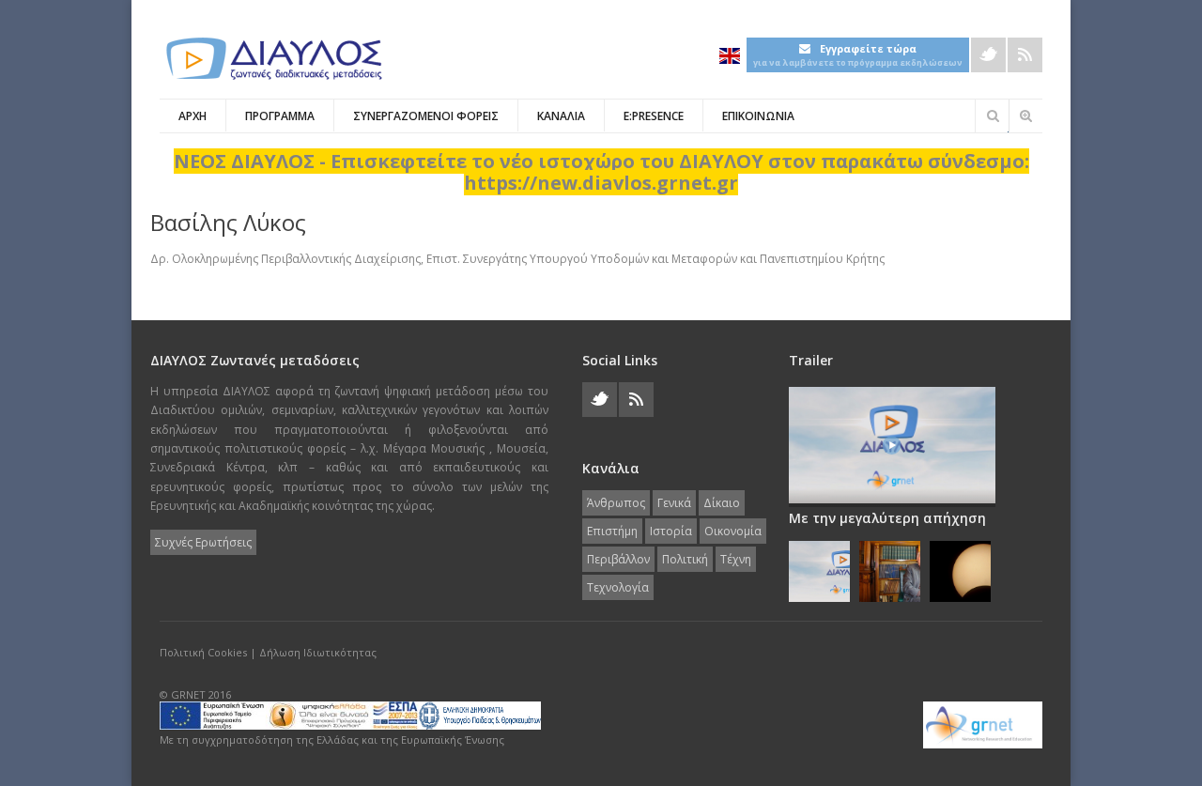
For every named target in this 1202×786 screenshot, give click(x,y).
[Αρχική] (272, 59)
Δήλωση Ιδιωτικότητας (318, 652)
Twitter (988, 54)
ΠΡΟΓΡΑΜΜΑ (280, 116)
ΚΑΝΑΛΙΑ (561, 116)
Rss (1025, 54)
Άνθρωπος (616, 503)
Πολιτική (685, 559)
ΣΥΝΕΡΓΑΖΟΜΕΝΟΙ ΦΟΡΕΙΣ (426, 116)
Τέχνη (735, 559)
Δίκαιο (721, 503)
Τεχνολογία (618, 587)
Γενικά (674, 503)
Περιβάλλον (618, 559)
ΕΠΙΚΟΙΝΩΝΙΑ (758, 116)
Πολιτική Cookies (203, 652)
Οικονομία (733, 531)
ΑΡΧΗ (192, 116)
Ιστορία (671, 531)
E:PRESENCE (654, 116)
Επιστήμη (612, 531)
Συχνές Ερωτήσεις (203, 542)
